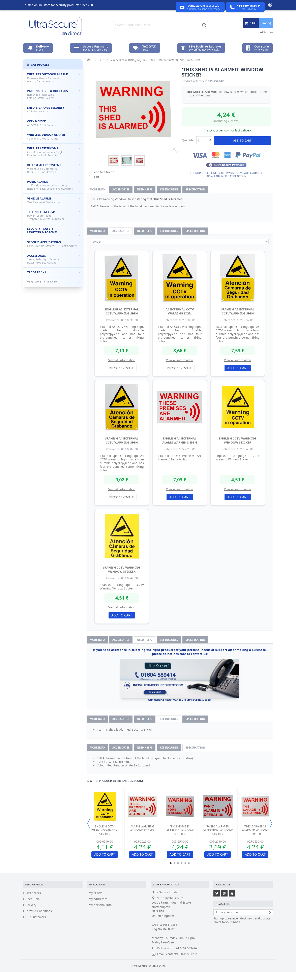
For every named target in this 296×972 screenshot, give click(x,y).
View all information (121, 360)
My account (97, 884)
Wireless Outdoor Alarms (47, 77)
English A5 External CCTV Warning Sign (122, 311)
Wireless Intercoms (45, 151)
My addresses (98, 899)
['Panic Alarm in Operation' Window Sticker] (217, 806)
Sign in (268, 32)
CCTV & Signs (42, 123)
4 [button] (181, 863)
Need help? (144, 189)
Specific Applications (52, 244)
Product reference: (194, 81)
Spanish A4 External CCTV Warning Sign (121, 440)
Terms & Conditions (38, 911)
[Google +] (224, 893)
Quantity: (188, 140)
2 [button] (174, 863)
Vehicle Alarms (43, 200)
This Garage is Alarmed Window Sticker (255, 830)
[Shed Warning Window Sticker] (114, 160)
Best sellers (33, 893)
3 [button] (178, 863)
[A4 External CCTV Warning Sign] (180, 278)
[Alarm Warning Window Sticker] (142, 806)
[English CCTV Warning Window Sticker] (238, 407)
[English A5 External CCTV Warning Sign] (122, 278)
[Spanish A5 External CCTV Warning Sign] (238, 278)
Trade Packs (36, 272)
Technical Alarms (45, 215)
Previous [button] (88, 824)
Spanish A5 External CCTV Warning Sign (237, 311)
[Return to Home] (88, 59)
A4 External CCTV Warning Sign (180, 311)
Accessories (120, 189)
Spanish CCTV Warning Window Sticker (121, 569)
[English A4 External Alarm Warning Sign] (180, 407)
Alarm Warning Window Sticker (142, 828)
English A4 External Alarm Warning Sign (179, 440)
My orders (95, 893)
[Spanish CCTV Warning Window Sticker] (122, 536)
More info (97, 189)
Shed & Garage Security (45, 109)
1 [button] (171, 863)
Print (96, 177)
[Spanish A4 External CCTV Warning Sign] (122, 407)
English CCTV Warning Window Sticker (237, 440)
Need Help (32, 899)
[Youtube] (232, 893)
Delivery (30, 905)
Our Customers (35, 917)
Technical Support (42, 282)
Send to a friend (103, 172)
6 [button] (189, 863)
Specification (195, 189)
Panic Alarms (50, 185)
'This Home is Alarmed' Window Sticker (180, 830)
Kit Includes (169, 189)
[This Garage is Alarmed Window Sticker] (255, 806)
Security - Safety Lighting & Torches (42, 230)
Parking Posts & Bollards (47, 94)
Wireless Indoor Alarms (46, 136)
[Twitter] (216, 893)
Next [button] (270, 824)
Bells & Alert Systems (44, 168)
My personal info (100, 905)
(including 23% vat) (226, 121)
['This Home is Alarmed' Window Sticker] (180, 806)
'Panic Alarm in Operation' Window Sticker (218, 830)
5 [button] (185, 863)
